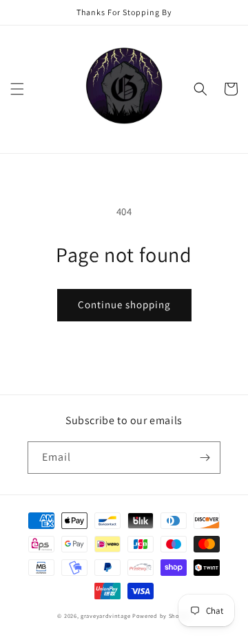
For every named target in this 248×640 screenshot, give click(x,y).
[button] (17, 89)
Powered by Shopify (161, 615)
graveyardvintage (105, 615)
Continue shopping (124, 304)
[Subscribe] (204, 457)
